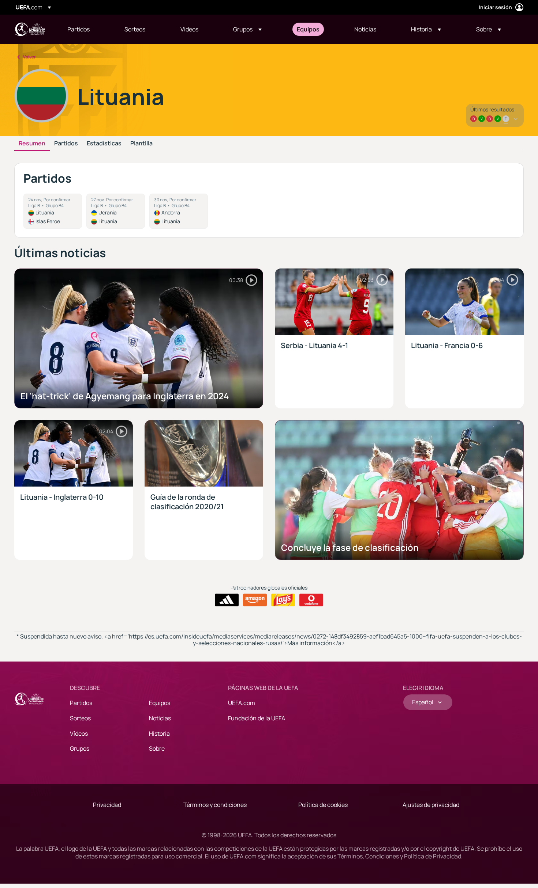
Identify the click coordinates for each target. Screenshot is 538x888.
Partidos (66, 143)
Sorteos (80, 718)
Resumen (32, 143)
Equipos (159, 703)
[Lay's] (283, 600)
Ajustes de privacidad (431, 805)
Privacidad (107, 805)
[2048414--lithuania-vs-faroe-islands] (52, 211)
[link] (78, 29)
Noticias (160, 718)
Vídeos (79, 733)
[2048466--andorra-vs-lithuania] (178, 211)
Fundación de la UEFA (256, 718)
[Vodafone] (311, 600)
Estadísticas (104, 143)
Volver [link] (29, 57)
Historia (159, 733)
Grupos (79, 748)
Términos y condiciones (215, 805)
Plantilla (141, 143)
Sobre (157, 748)
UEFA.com (241, 703)
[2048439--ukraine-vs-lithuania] (115, 211)
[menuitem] (87, 29)
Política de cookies (323, 805)
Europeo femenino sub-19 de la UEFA (29, 29)
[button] (247, 29)
